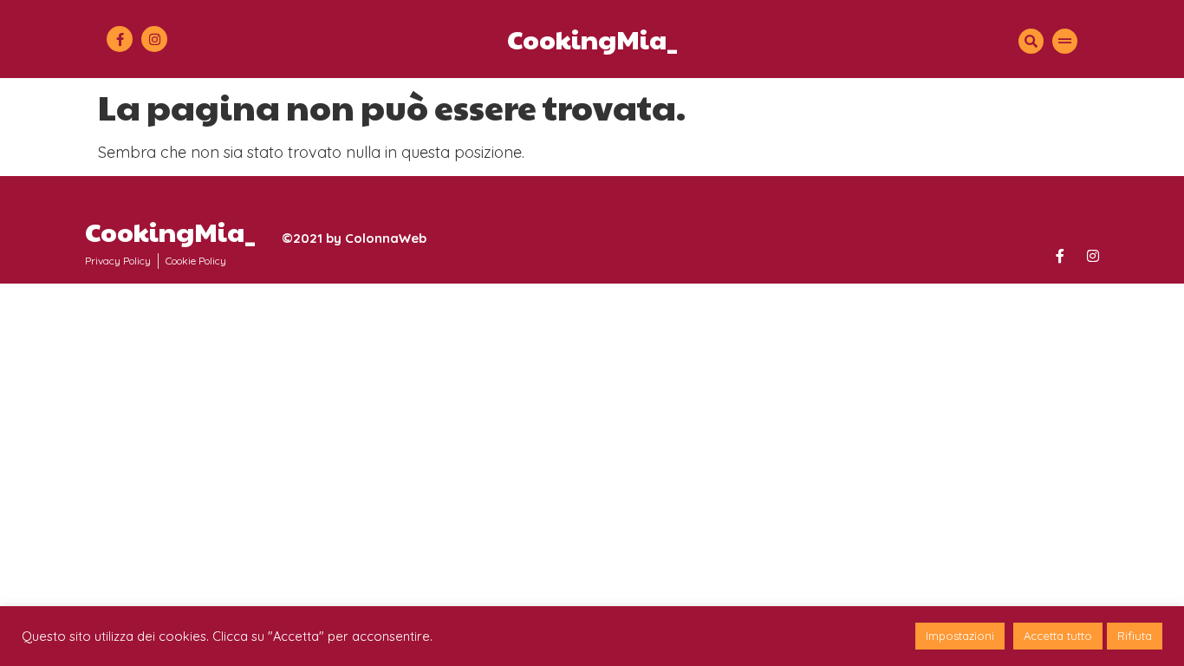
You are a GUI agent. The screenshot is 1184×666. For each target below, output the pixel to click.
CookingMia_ (592, 38)
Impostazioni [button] (960, 636)
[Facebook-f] (120, 39)
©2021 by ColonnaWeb (354, 238)
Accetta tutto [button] (1058, 636)
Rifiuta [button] (1134, 636)
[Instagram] (154, 39)
